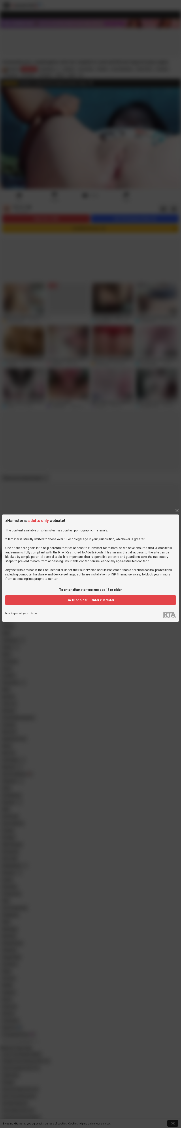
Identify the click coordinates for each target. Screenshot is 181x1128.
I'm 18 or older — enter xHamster (90, 600)
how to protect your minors (21, 613)
